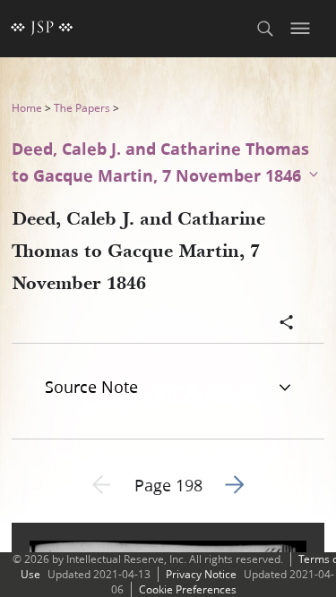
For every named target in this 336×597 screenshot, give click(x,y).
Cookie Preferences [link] (188, 589)
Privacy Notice (201, 574)
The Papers (82, 107)
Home (27, 107)
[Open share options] (287, 324)
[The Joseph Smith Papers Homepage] (42, 29)
